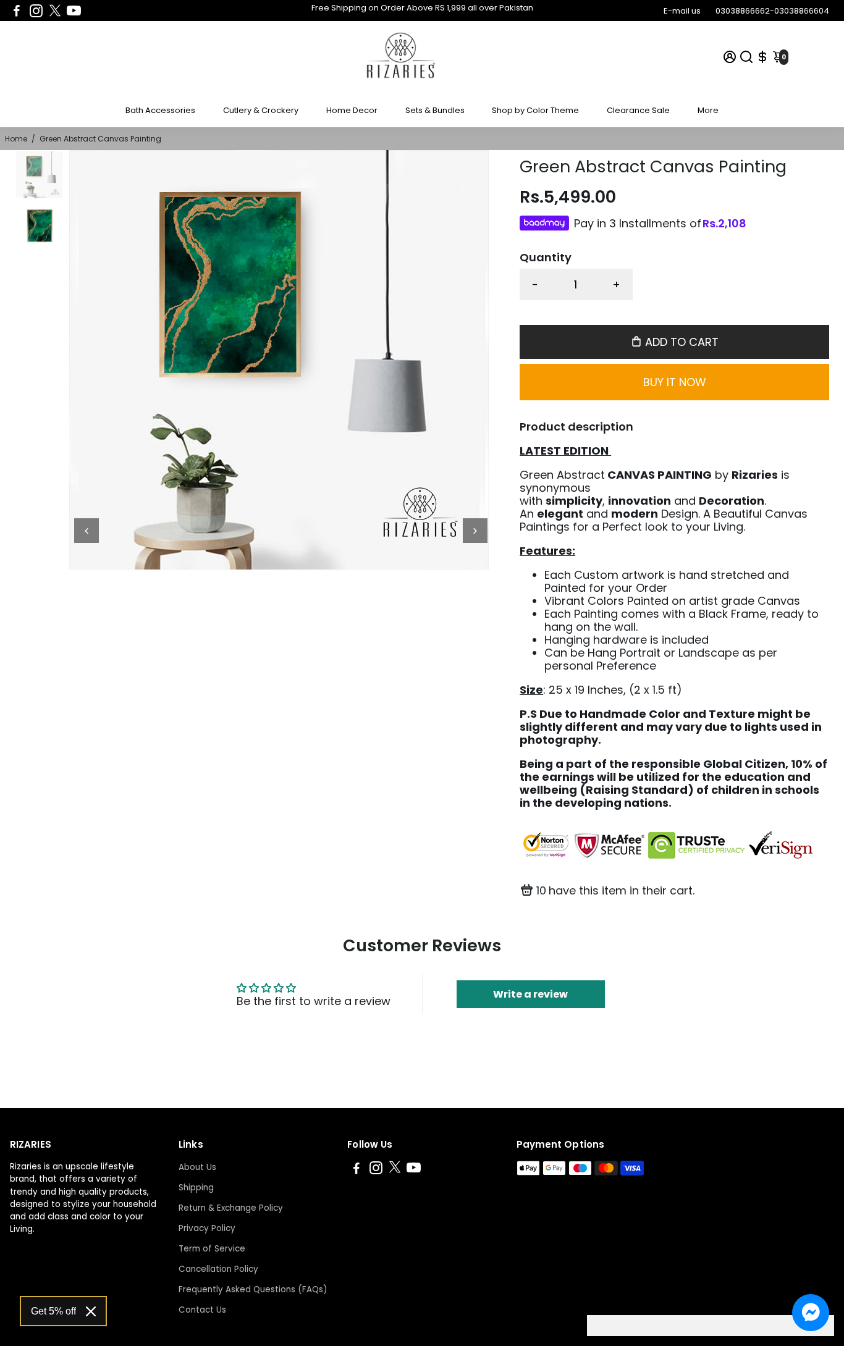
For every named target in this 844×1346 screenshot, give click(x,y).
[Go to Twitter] (55, 10)
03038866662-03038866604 (772, 11)
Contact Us (202, 1310)
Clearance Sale (638, 110)
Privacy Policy (207, 1228)
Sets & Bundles (435, 110)
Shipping (196, 1187)
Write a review (530, 994)
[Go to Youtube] (74, 10)
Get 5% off (53, 1311)
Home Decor (352, 110)
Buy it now (674, 382)
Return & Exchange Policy (231, 1208)
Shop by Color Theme (535, 110)
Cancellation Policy (218, 1269)
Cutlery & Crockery (260, 110)
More (708, 110)
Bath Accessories (160, 110)
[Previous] (86, 530)
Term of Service (212, 1249)
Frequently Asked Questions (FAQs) (253, 1289)
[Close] (91, 1311)
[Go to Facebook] (16, 10)
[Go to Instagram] (36, 10)
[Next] (475, 530)
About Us (197, 1167)
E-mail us (682, 11)
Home (16, 138)
